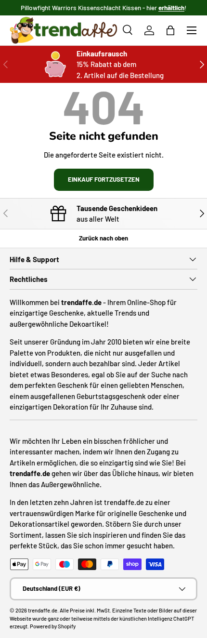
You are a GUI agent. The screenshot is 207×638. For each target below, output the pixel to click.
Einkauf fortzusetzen (104, 179)
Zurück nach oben (103, 238)
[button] (170, 30)
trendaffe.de (42, 610)
